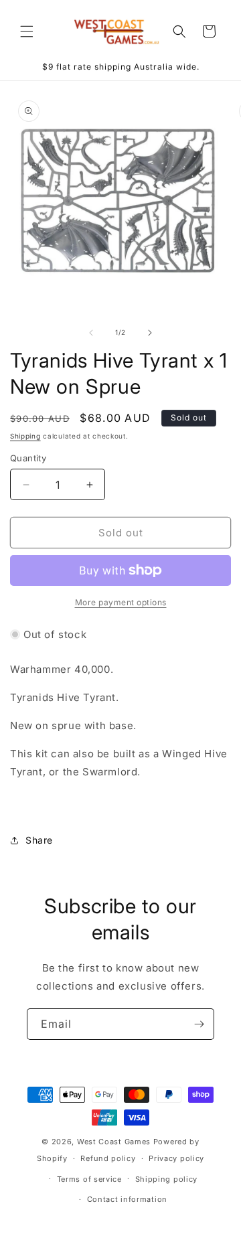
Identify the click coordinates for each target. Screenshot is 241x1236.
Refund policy (107, 1158)
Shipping (25, 436)
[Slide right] (150, 332)
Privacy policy (176, 1158)
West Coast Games (114, 1141)
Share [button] (39, 840)
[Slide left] (91, 332)
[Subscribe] (199, 1024)
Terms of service (89, 1179)
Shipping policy (166, 1179)
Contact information (127, 1199)
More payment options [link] (121, 602)
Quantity (28, 458)
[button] (27, 31)
